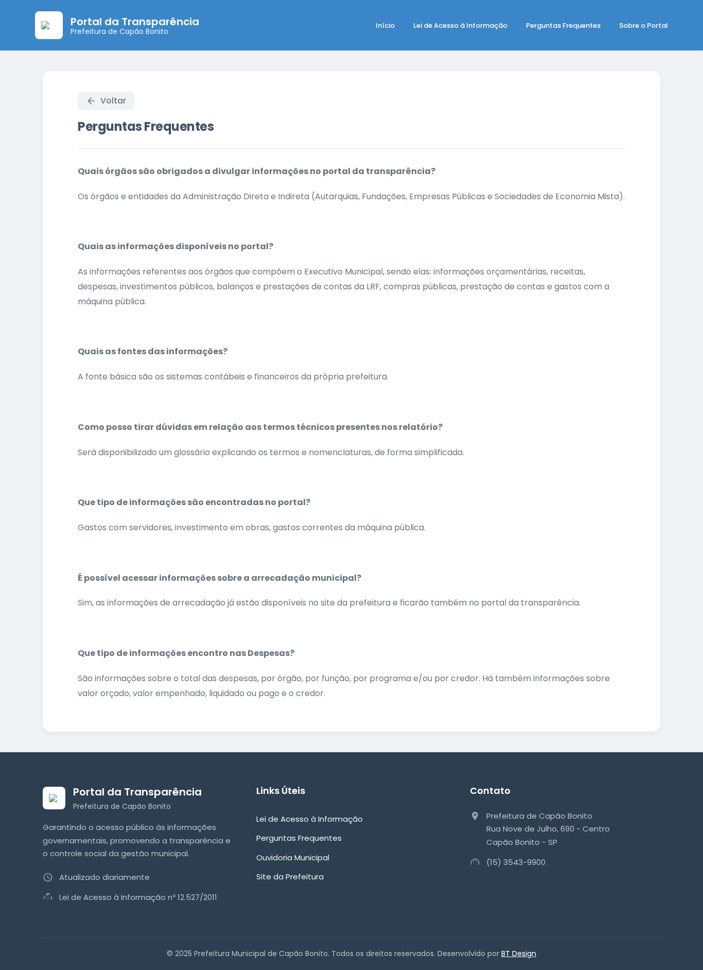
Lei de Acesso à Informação (460, 25)
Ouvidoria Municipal (292, 857)
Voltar (113, 101)
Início (385, 25)
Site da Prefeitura (290, 876)
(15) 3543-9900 (516, 862)
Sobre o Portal (643, 25)
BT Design (518, 953)
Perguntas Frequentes (563, 25)
